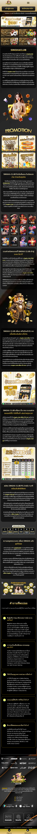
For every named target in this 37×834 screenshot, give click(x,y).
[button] (28, 3)
